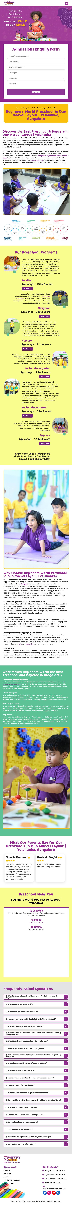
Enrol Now (27, 289)
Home (18, 108)
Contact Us (8, 1190)
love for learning (37, 160)
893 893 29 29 (60, 1171)
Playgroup (24, 584)
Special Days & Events (12, 1180)
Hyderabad (51, 156)
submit (36, 92)
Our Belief (7, 1174)
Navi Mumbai (62, 156)
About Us (7, 1170)
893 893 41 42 (55, 1183)
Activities (7, 1177)
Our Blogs (7, 1186)
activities (29, 644)
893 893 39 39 (60, 1175)
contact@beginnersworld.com (54, 1189)
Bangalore (27, 108)
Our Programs (9, 1183)
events (19, 644)
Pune (5, 158)
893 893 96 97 (62, 1179)
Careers (7, 1193)
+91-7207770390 (36, 922)
